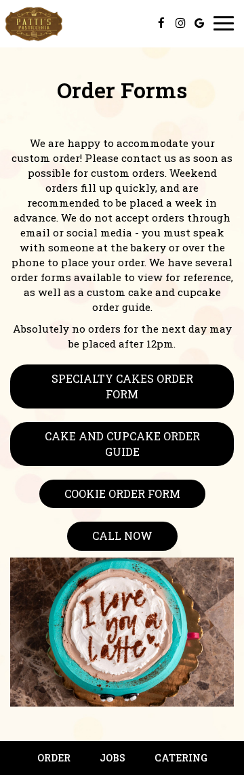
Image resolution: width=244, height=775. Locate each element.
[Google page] (199, 23)
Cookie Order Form (122, 493)
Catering (181, 757)
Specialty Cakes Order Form (122, 385)
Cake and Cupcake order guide (122, 443)
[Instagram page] (180, 23)
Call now (122, 535)
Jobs (112, 757)
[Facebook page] (161, 23)
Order (53, 757)
